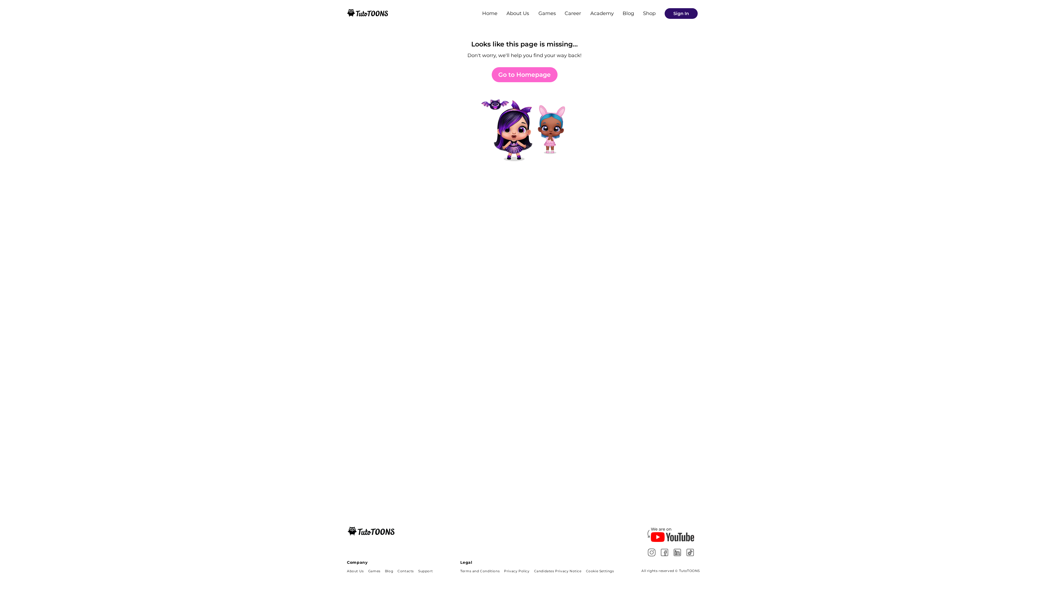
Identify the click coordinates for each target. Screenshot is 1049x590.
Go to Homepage (524, 74)
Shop (649, 13)
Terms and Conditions (480, 571)
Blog (628, 13)
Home (489, 13)
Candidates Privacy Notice (558, 571)
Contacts (405, 571)
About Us (517, 13)
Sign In (681, 13)
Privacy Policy (516, 571)
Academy (602, 13)
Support (425, 571)
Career (573, 13)
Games (547, 13)
